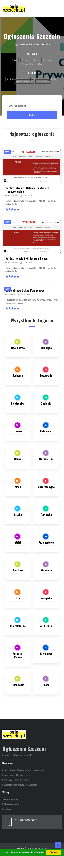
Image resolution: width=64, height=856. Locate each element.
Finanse (14, 60)
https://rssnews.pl (43, 81)
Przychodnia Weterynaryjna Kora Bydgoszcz (20, 784)
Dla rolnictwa (18, 626)
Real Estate (18, 348)
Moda (18, 487)
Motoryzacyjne (46, 487)
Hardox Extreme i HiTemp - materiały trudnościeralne (27, 189)
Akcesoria (46, 570)
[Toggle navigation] (57, 8)
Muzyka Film (46, 459)
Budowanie (18, 685)
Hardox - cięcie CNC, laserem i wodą (26, 258)
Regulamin (6, 808)
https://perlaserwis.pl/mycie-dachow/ (44, 78)
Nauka (36, 60)
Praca (46, 685)
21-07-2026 (27, 262)
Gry (18, 598)
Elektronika (18, 403)
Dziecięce (46, 348)
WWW (18, 542)
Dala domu (46, 431)
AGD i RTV (46, 626)
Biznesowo (12, 294)
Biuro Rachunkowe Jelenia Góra (17, 78)
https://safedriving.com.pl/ (24, 81)
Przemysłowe (47, 60)
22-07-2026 (27, 195)
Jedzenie (18, 375)
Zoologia (46, 403)
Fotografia (46, 375)
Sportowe (17, 570)
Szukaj (32, 115)
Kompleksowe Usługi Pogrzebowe (24, 290)
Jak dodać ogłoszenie (10, 799)
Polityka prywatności (10, 804)
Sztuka (40, 64)
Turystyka (46, 515)
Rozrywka (25, 60)
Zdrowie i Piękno (27, 64)
